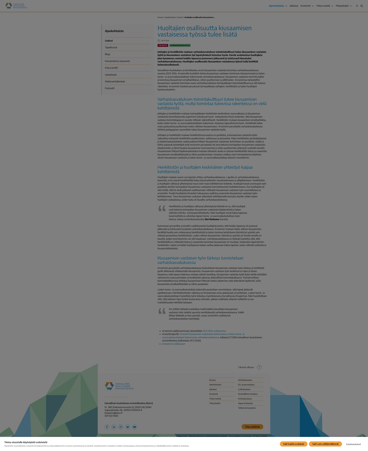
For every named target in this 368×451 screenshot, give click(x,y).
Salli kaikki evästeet (293, 444)
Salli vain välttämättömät (325, 444)
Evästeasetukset (353, 444)
